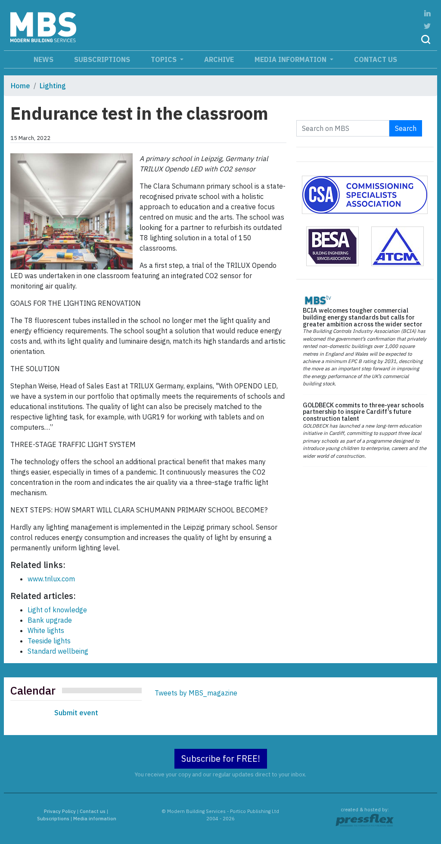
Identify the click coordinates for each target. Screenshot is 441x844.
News (43, 59)
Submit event (76, 712)
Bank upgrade (50, 620)
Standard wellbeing (58, 651)
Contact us (375, 59)
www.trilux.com (51, 578)
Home (20, 85)
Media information (291, 59)
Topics (164, 59)
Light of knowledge (57, 609)
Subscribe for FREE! (220, 758)
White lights (46, 630)
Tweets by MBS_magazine (196, 693)
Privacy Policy (60, 811)
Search (405, 128)
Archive (219, 59)
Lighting (53, 85)
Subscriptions (102, 59)
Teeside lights (49, 640)
